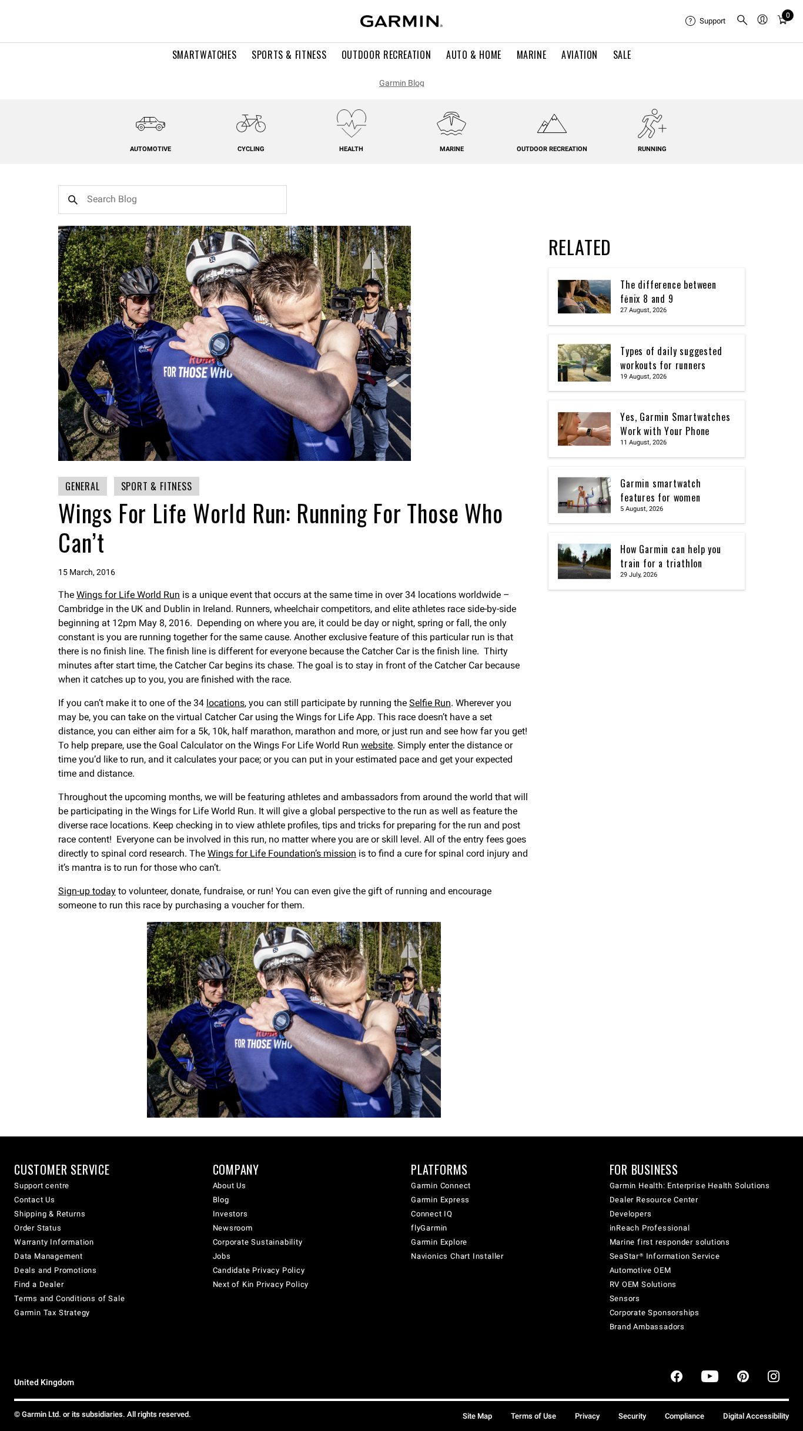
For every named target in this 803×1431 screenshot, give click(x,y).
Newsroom (233, 1227)
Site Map (477, 1416)
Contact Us (34, 1199)
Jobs (222, 1256)
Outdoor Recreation (552, 149)
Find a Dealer (38, 1284)
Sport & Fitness (156, 486)
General (82, 486)
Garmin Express (440, 1199)
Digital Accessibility (756, 1416)
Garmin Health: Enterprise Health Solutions (690, 1185)
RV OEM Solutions (643, 1284)
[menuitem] (706, 21)
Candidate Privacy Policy (259, 1270)
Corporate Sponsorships (655, 1312)
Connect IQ (432, 1213)
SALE (622, 55)
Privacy (587, 1416)
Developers (631, 1213)
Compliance (684, 1416)
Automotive (150, 149)
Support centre (41, 1185)
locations (225, 702)
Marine (452, 149)
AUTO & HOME (473, 55)
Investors (230, 1213)
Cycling (251, 149)
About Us (229, 1185)
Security (632, 1416)
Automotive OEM (640, 1270)
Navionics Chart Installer (457, 1256)
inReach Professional (650, 1227)
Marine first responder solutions (670, 1242)
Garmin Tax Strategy (52, 1312)
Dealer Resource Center (654, 1199)
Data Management (48, 1256)
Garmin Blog (401, 83)
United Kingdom (44, 1382)
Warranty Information (54, 1242)
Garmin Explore (439, 1242)
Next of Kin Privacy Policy (261, 1284)
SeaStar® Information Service (665, 1256)
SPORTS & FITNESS (289, 55)
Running (652, 149)
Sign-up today (87, 891)
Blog (221, 1199)
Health (351, 149)
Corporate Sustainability (258, 1242)
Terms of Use (533, 1416)
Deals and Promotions (55, 1270)
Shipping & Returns (49, 1213)
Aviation (579, 55)
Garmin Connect (441, 1185)
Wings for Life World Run (128, 594)
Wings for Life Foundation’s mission (282, 853)
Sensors (625, 1298)
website (377, 745)
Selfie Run (430, 702)
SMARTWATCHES (204, 55)
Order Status (38, 1227)
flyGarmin (429, 1227)
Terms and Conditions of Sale (69, 1298)
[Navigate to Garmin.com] (401, 21)
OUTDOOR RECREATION (386, 55)
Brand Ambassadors (647, 1326)
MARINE (532, 55)
